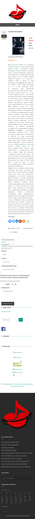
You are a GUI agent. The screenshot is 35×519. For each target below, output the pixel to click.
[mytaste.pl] (17, 357)
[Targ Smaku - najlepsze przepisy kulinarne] (17, 378)
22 (16, 500)
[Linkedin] (16, 220)
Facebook (12, 244)
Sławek (15, 232)
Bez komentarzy (28, 228)
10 (25, 496)
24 (25, 500)
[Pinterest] (20, 220)
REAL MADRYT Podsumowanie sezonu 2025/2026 (16, 466)
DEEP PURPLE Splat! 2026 (9, 450)
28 (11, 502)
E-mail (3, 258)
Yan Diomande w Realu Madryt (10, 442)
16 (20, 498)
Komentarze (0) (5, 244)
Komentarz (5, 288)
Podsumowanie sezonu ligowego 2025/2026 (14, 464)
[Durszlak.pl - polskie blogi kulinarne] (17, 369)
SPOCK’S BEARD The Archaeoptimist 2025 (14, 456)
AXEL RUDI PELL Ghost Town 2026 (11, 458)
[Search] (21, 320)
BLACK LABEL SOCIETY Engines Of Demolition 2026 (16, 453)
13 (6, 498)
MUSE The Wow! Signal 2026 (9, 445)
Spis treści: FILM (5, 311)
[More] (23, 220)
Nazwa (4, 251)
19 (2, 500)
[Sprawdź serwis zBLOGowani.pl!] (18, 372)
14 (11, 498)
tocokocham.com (15, 515)
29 (16, 502)
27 (6, 502)
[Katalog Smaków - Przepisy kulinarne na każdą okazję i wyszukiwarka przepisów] (17, 385)
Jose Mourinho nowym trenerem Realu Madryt (15, 461)
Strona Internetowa (9, 266)
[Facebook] (9, 220)
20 (6, 500)
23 (20, 500)
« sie (2, 506)
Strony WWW (25, 515)
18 (30, 498)
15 (16, 498)
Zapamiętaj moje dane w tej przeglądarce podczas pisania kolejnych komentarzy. (15, 276)
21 (11, 500)
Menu (17, 25)
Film (18, 228)
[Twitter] (13, 220)
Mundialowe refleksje (7, 447)
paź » (6, 506)
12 (2, 498)
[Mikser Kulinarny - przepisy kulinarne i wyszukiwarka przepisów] (17, 363)
